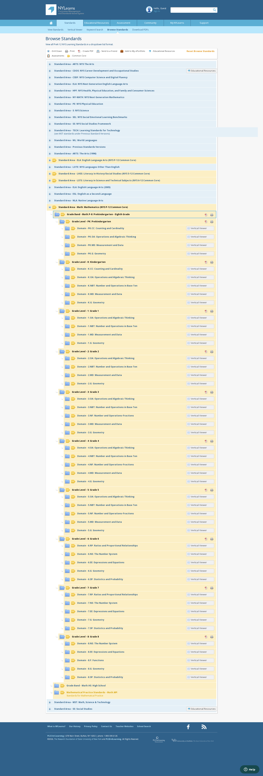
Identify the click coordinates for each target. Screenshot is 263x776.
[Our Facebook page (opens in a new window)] (188, 727)
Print (212, 215)
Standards (70, 22)
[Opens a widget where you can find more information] (249, 769)
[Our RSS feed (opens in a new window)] (204, 727)
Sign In (157, 11)
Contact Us (106, 726)
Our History (75, 726)
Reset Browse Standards (201, 51)
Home (51, 23)
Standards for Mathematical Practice (92, 694)
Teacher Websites (124, 726)
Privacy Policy (91, 726)
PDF (206, 215)
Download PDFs (140, 29)
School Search (144, 726)
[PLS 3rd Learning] (159, 740)
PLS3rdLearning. (114, 739)
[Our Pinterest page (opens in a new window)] (196, 727)
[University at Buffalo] (192, 740)
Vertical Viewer (75, 29)
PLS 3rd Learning (55, 736)
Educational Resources (96, 22)
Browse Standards (117, 29)
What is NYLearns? (56, 726)
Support (204, 22)
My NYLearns (177, 22)
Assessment (123, 22)
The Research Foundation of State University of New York (78, 739)
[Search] (214, 10)
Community (150, 22)
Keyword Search (95, 29)
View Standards (55, 29)
